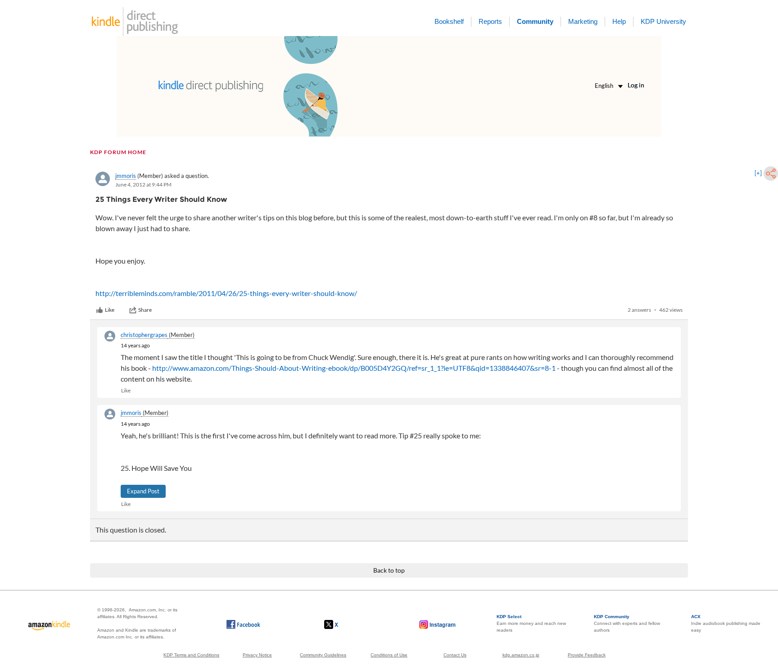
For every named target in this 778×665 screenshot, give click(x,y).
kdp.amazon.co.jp (520, 654)
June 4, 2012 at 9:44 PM (143, 184)
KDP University (663, 21)
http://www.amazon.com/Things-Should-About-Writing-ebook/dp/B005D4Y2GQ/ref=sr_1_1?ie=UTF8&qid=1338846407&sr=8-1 (354, 368)
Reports (490, 21)
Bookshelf (449, 21)
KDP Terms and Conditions (191, 654)
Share (145, 309)
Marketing (582, 21)
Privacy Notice (257, 654)
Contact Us (454, 654)
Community (535, 21)
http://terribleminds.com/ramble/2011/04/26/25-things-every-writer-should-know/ (226, 293)
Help (619, 21)
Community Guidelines (323, 654)
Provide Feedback (587, 654)
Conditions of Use (389, 654)
